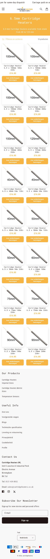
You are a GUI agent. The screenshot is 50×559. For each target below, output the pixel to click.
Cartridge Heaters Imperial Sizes (9, 381)
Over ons (5, 412)
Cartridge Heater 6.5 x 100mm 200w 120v (37, 68)
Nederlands (24, 538)
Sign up (25, 520)
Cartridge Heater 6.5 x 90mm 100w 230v (13, 351)
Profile (4, 448)
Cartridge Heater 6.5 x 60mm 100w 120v (37, 269)
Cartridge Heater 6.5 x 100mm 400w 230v (13, 150)
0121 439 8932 (12, 481)
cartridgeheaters (28, 556)
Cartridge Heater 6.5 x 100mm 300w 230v (37, 109)
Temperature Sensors (10, 396)
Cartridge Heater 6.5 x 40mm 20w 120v (12, 190)
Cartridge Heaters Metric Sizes (12, 389)
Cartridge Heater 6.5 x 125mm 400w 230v (37, 150)
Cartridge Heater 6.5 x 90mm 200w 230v (37, 351)
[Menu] (3, 9)
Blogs (4, 422)
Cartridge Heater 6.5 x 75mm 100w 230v (13, 310)
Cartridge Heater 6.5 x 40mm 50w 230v (12, 229)
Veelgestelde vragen (10, 417)
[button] (41, 9)
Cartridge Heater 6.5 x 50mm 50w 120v (37, 229)
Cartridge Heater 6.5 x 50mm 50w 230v (12, 268)
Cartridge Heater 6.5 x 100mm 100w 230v (13, 68)
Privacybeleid (7, 438)
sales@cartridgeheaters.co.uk (20, 487)
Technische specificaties (12, 427)
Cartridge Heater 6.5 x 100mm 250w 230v (13, 109)
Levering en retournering (12, 432)
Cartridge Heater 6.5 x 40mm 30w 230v (37, 190)
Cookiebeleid (7, 443)
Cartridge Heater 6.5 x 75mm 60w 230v (37, 309)
